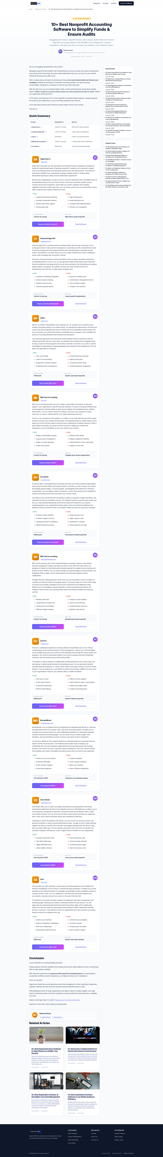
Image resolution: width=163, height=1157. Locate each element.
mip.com (43, 400)
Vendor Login (119, 1140)
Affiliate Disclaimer (129, 1153)
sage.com (44, 162)
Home (31, 9)
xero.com (44, 882)
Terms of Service (117, 1153)
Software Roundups (40, 9)
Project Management (74, 1136)
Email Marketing (73, 1140)
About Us (94, 1136)
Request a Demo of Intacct (47, 224)
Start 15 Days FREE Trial (47, 383)
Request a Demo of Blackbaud (47, 303)
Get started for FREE (47, 785)
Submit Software (120, 1133)
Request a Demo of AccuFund (47, 542)
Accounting (71, 1143)
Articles (113, 3)
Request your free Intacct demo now (67, 1000)
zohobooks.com (46, 803)
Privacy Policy (106, 1153)
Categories (96, 3)
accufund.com (45, 480)
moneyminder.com (47, 723)
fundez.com (45, 644)
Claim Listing (118, 1136)
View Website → (57, 1017)
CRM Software (72, 1133)
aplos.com (44, 321)
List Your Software (126, 3)
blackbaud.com (46, 241)
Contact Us (94, 1140)
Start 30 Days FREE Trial (47, 706)
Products (105, 3)
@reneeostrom (46, 1017)
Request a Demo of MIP (47, 462)
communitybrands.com (48, 559)
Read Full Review (80, 224)
